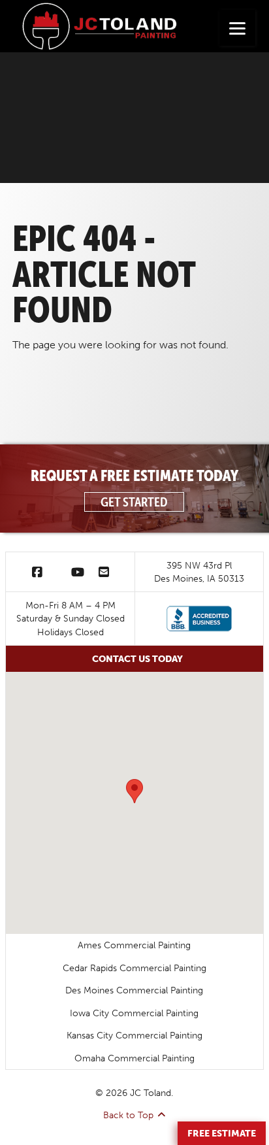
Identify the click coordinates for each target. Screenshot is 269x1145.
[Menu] (237, 28)
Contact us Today (137, 659)
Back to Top (128, 1115)
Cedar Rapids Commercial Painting (134, 968)
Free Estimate (221, 1133)
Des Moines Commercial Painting (134, 990)
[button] (134, 791)
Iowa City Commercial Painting (134, 1013)
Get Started (134, 501)
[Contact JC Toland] (104, 572)
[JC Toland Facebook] (37, 572)
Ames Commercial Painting (134, 945)
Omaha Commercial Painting (134, 1058)
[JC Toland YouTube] (77, 572)
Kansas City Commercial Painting (134, 1035)
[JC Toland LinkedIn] (57, 572)
